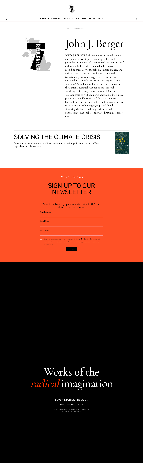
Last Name (44, 230)
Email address (45, 212)
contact (70, 404)
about (62, 404)
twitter (80, 404)
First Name (44, 221)
